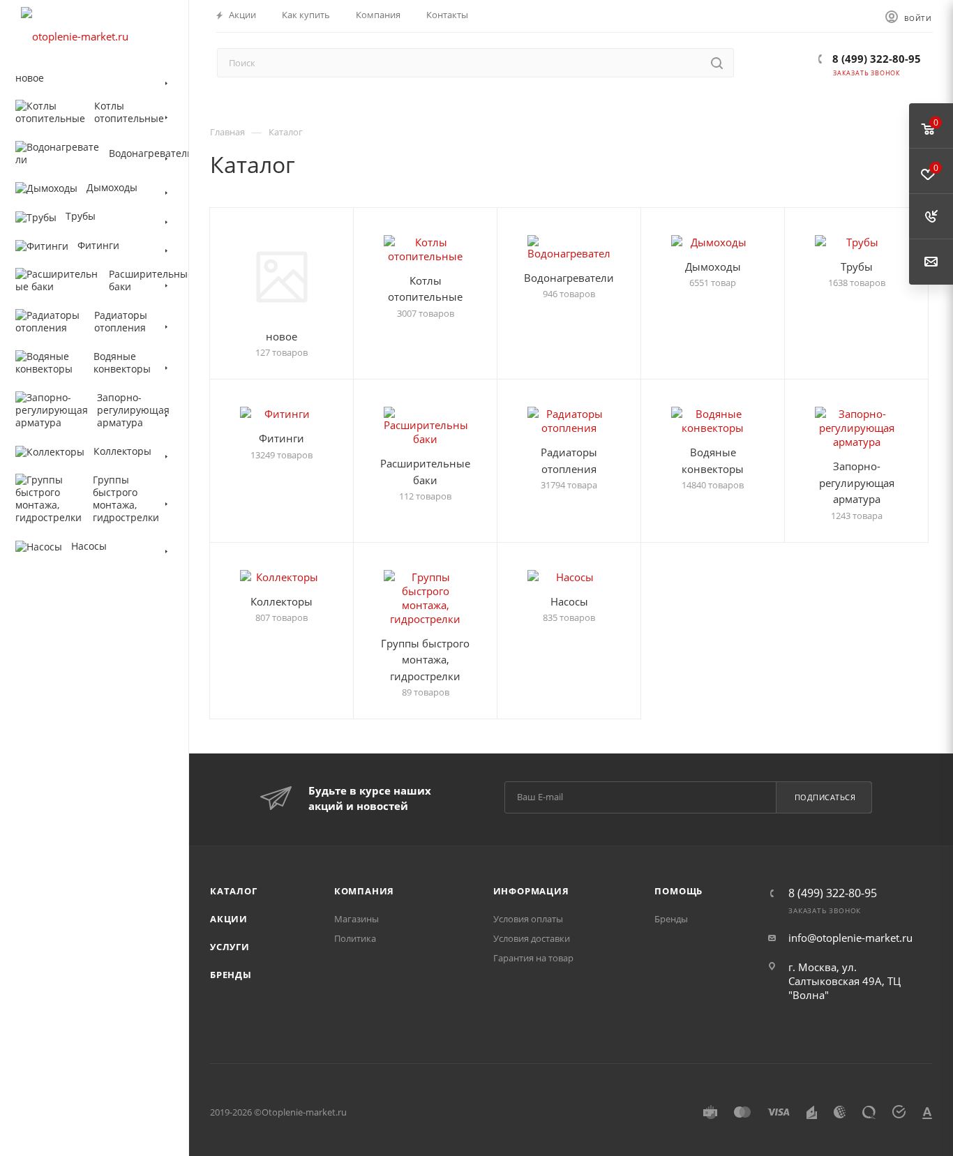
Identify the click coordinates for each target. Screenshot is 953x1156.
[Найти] (717, 62)
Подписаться (825, 797)
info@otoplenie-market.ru (850, 938)
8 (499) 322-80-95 (875, 59)
